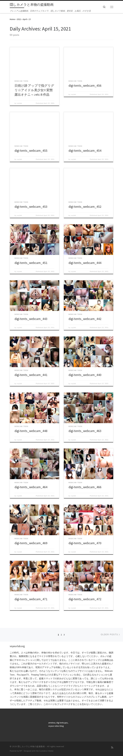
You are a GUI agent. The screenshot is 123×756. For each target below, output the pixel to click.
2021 (19, 19)
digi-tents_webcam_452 (85, 207)
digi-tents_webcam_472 (85, 599)
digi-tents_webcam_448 (31, 431)
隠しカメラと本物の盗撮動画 (31, 746)
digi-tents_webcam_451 (31, 263)
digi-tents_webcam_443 (31, 319)
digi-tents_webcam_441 (31, 375)
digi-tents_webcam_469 (31, 543)
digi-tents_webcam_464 (31, 487)
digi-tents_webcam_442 (85, 319)
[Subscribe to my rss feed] (112, 747)
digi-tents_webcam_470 (85, 543)
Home (12, 19)
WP (21, 751)
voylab (19, 103)
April (25, 19)
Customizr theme (46, 751)
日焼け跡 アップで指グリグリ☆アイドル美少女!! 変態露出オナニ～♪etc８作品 (34, 90)
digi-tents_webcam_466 (85, 487)
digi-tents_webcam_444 (85, 263)
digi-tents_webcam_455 (31, 151)
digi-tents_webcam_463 (85, 431)
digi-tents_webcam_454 (85, 151)
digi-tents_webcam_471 (31, 599)
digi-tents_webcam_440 (85, 375)
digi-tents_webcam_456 (85, 86)
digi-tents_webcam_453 (31, 207)
